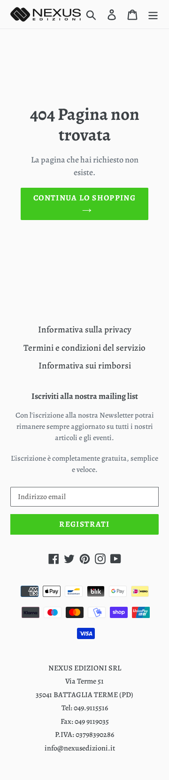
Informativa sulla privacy (84, 330)
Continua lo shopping (84, 197)
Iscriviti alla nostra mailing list (84, 396)
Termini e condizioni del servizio (84, 348)
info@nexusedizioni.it (80, 748)
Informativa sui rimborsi (84, 366)
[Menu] (153, 14)
